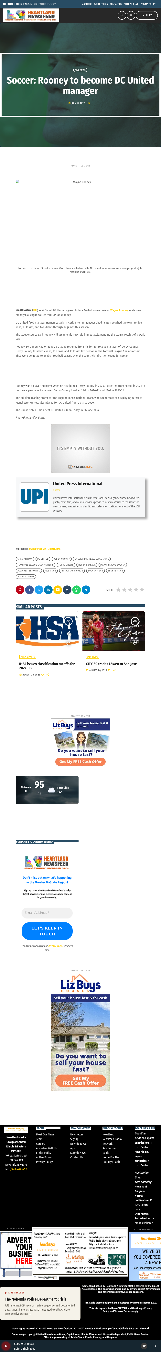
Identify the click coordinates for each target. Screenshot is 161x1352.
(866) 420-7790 (18, 1169)
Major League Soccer (112, 564)
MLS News (80, 69)
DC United (42, 558)
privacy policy (55, 945)
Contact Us (76, 1157)
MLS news (50, 570)
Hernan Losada (87, 564)
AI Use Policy (44, 1157)
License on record (133, 1292)
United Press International (77, 483)
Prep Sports (28, 656)
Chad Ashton (24, 558)
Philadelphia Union (72, 570)
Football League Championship (35, 564)
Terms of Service (123, 1311)
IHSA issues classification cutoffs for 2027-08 (47, 666)
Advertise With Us (46, 1148)
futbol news (66, 564)
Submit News (78, 1153)
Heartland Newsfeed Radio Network (112, 1139)
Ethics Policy (43, 1153)
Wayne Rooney (119, 310)
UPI (35, 310)
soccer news (95, 570)
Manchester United (28, 570)
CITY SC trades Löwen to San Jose (111, 664)
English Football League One (92, 558)
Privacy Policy (44, 1162)
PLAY (147, 15)
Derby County (61, 558)
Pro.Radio (90, 1302)
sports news (115, 570)
